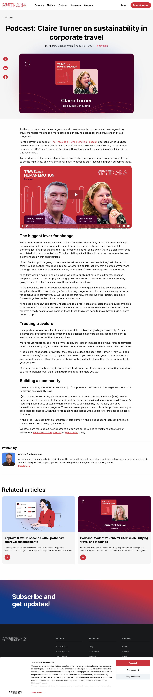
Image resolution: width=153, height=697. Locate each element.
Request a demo (140, 5)
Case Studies (94, 651)
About (124, 646)
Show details (36, 692)
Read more (24, 466)
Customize (131, 670)
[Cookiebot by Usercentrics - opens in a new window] (15, 692)
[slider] (71, 226)
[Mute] (119, 226)
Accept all (133, 663)
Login (123, 5)
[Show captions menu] (114, 226)
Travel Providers (63, 651)
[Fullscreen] (128, 226)
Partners (92, 656)
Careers (125, 651)
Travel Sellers (62, 646)
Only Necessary (133, 677)
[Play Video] (22, 226)
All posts (9, 17)
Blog (91, 646)
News (124, 656)
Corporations (61, 656)
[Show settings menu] (124, 226)
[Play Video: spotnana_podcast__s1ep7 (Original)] (75, 194)
